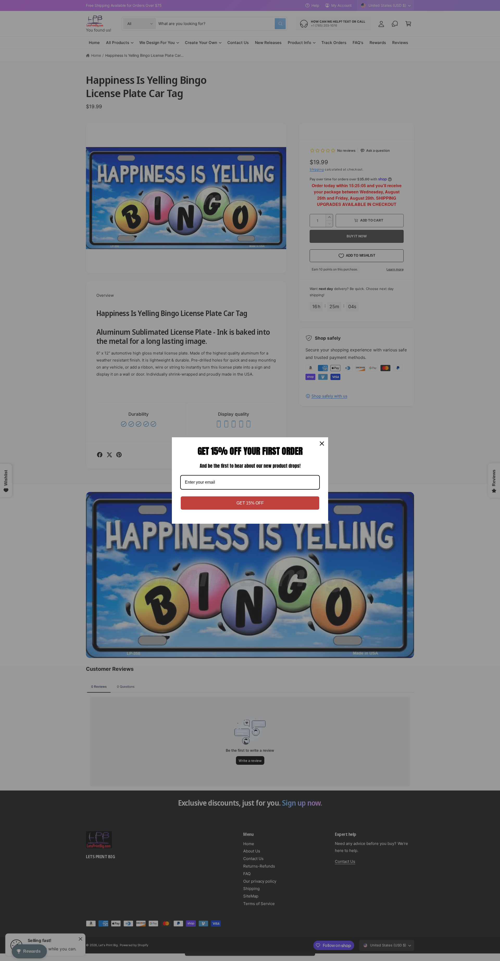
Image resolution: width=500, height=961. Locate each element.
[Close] (322, 443)
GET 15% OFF (250, 503)
